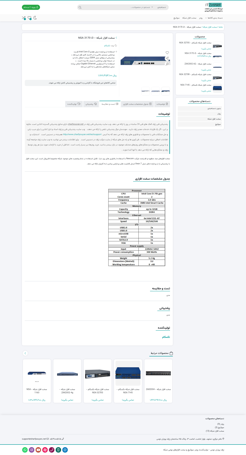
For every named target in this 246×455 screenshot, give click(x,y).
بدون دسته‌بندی (214, 108)
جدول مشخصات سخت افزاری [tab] (136, 104)
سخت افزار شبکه (189, 17)
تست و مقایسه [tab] (108, 104)
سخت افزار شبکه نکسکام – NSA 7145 (128, 391)
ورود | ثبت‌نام (30, 7)
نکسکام (107, 45)
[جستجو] (80, 7)
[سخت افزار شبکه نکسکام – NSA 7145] (127, 373)
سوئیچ (177, 17)
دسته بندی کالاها (215, 17)
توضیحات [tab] (161, 104)
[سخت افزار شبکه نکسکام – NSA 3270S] (97, 373)
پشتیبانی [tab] (90, 104)
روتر (201, 17)
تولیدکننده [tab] (72, 104)
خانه (221, 27)
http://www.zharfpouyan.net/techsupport (82, 134)
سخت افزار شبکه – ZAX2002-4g (67, 391)
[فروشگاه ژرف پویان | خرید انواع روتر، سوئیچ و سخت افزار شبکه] (214, 7)
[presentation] (25, 353)
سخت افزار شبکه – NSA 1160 (37, 391)
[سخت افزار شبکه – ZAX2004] (158, 373)
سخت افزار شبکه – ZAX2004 (158, 389)
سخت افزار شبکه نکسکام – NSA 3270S (97, 391)
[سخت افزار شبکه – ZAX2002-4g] (67, 373)
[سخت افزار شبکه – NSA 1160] (36, 373)
